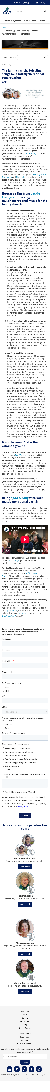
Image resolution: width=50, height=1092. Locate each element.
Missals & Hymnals (12, 20)
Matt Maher (21, 177)
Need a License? (25, 1033)
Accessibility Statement (25, 1078)
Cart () (41, 2)
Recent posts (9, 57)
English (28, 2)
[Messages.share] (45, 57)
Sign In (17, 2)
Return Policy (25, 1021)
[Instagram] (39, 1069)
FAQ (25, 1024)
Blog (4, 27)
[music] (24, 1069)
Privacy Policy (42, 1075)
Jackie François (31, 153)
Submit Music (25, 1037)
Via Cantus (25, 1040)
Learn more (24, 866)
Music (42, 20)
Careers (25, 1018)
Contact (25, 1014)
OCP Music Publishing (25, 1043)
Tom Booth (7, 177)
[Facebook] (31, 1069)
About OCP (25, 1011)
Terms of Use (31, 1075)
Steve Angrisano (38, 174)
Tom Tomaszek (22, 455)
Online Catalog (25, 1028)
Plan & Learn (30, 20)
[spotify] (17, 1069)
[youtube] (9, 1069)
